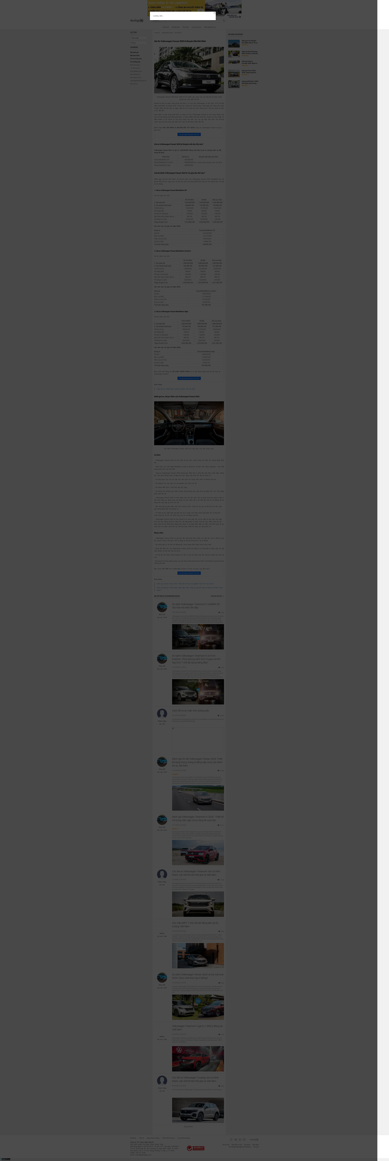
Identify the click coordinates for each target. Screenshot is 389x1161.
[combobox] (203, 26)
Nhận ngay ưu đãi (203, 42)
